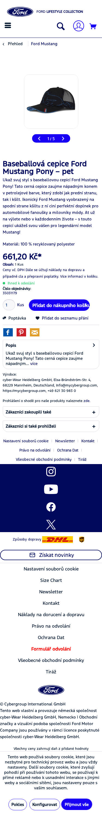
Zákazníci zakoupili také (28, 412)
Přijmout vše (77, 804)
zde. (87, 401)
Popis (11, 345)
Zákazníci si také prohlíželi (31, 426)
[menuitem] (8, 25)
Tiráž (82, 459)
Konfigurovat (44, 804)
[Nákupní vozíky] (93, 26)
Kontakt (87, 440)
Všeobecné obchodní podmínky (44, 459)
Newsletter (65, 440)
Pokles (17, 804)
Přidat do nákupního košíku (61, 305)
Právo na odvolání (35, 450)
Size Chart (51, 580)
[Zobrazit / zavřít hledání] (59, 26)
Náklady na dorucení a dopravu (51, 615)
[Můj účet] (76, 26)
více (33, 363)
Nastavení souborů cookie (26, 440)
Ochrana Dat (67, 450)
